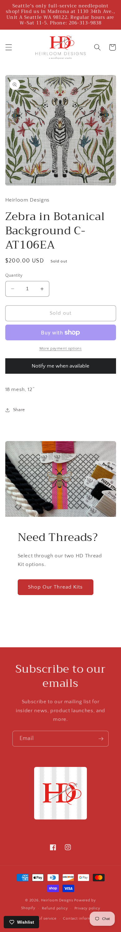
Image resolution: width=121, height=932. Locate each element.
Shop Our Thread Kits (55, 587)
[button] (8, 47)
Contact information (82, 919)
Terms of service (41, 919)
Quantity (14, 275)
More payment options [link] (60, 348)
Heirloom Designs (57, 900)
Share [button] (19, 409)
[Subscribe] (100, 739)
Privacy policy (87, 908)
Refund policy (55, 908)
